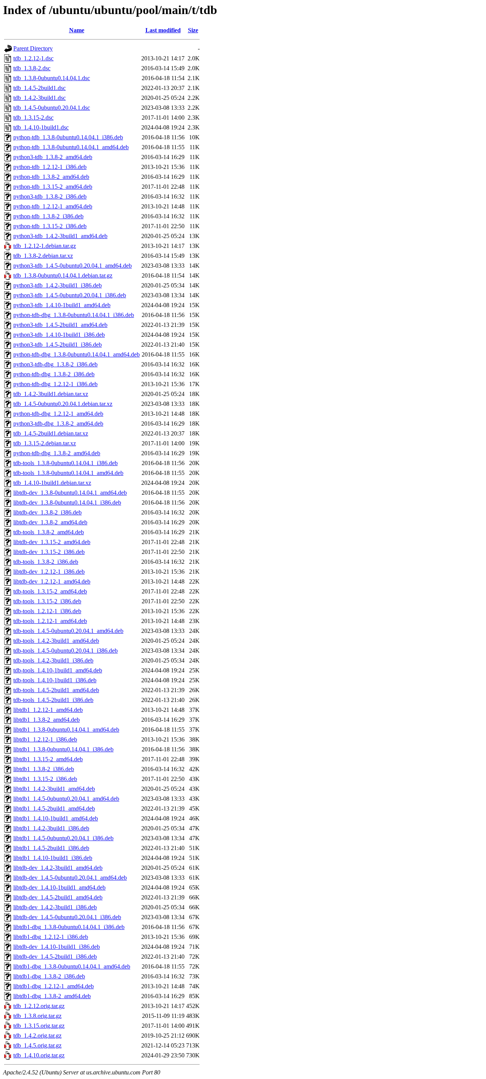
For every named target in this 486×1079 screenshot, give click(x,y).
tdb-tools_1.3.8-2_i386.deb (45, 561)
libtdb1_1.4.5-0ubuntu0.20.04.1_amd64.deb (66, 798)
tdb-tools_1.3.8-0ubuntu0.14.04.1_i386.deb (65, 463)
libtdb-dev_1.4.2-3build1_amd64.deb (58, 867)
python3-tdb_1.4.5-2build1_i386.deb (57, 344)
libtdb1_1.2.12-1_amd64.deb (48, 710)
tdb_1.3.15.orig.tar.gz (39, 1025)
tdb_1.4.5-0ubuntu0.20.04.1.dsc (51, 107)
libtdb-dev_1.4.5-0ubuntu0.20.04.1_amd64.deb (70, 877)
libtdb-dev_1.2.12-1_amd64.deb (51, 581)
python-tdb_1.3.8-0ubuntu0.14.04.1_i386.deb (68, 137)
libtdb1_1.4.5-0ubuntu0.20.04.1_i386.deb (63, 838)
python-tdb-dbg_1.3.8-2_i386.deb (54, 374)
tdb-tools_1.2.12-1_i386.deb (47, 611)
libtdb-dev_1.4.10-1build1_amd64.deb (59, 887)
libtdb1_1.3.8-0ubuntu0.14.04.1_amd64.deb (66, 729)
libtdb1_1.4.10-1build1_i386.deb (52, 858)
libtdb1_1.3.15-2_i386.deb (45, 779)
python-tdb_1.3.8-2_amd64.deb (51, 177)
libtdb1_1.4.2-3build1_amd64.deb (54, 789)
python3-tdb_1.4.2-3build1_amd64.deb (60, 236)
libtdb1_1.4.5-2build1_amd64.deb (54, 808)
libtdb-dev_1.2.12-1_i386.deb (49, 571)
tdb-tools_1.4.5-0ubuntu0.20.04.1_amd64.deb (68, 631)
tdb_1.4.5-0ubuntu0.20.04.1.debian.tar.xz (62, 404)
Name (76, 30)
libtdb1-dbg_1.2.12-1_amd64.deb (53, 986)
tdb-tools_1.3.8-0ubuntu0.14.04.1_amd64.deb (68, 473)
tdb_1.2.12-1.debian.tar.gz (44, 246)
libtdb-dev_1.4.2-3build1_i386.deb (55, 907)
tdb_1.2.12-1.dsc (33, 58)
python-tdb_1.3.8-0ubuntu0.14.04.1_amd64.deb (71, 147)
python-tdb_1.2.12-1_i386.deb (50, 167)
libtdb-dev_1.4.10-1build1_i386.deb (56, 946)
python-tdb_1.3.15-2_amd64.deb (52, 186)
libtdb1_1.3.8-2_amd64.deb (46, 719)
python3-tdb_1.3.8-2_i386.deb (50, 196)
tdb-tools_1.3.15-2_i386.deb (47, 601)
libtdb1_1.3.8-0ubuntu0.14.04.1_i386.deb (63, 749)
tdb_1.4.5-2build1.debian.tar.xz (50, 433)
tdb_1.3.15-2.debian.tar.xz (44, 443)
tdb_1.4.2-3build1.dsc (39, 98)
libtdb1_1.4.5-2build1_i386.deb (51, 848)
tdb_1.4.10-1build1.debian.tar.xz (52, 483)
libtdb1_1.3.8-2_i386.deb (43, 769)
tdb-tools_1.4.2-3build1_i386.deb (53, 660)
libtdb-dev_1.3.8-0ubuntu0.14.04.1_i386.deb (67, 502)
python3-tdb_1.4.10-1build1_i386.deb (59, 334)
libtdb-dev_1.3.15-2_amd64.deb (51, 542)
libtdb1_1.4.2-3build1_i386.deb (51, 828)
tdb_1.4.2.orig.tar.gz (37, 1035)
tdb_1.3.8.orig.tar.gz (37, 1016)
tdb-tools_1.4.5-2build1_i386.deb (53, 700)
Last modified (163, 30)
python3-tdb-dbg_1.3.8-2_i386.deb (55, 364)
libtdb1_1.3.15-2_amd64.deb (48, 759)
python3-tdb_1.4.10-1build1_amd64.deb (61, 305)
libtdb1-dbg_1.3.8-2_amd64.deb (52, 996)
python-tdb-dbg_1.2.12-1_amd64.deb (58, 413)
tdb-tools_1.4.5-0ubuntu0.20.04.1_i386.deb (65, 650)
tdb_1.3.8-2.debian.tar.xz (43, 255)
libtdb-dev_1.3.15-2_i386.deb (49, 552)
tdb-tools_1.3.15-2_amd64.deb (50, 591)
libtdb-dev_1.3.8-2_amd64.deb (50, 522)
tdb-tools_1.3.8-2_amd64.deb (48, 532)
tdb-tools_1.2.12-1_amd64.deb (50, 621)
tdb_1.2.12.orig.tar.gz (39, 1006)
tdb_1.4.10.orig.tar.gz (39, 1055)
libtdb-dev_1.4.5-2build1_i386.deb (55, 956)
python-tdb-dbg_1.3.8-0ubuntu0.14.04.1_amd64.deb (76, 354)
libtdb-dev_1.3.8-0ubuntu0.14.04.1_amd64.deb (70, 492)
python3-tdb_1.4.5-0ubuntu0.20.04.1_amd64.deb (72, 265)
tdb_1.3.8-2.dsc (31, 68)
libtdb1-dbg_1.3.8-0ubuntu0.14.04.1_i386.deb (69, 927)
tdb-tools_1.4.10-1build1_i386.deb (54, 680)
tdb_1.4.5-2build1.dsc (39, 88)
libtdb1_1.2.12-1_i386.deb (45, 739)
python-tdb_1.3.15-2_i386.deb (50, 226)
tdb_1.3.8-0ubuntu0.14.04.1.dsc (51, 78)
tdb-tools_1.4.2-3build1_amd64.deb (56, 640)
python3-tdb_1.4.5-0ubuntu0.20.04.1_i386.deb (69, 295)
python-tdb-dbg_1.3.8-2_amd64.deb (56, 453)
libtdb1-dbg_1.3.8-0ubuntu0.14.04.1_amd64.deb (71, 966)
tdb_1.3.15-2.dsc (33, 117)
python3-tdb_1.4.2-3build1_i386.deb (57, 285)
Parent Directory (33, 48)
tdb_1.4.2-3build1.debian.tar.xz (50, 394)
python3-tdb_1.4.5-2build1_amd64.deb (60, 325)
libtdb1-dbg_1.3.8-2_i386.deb (49, 976)
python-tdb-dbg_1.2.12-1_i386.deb (55, 384)
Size (193, 30)
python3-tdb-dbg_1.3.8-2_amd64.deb (58, 423)
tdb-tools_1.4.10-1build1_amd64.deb (57, 670)
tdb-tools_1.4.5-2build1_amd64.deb (56, 690)
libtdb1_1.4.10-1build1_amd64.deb (55, 818)
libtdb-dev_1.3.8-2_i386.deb (47, 512)
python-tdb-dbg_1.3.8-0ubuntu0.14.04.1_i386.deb (73, 315)
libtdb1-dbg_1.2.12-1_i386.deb (50, 937)
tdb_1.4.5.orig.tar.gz (37, 1045)
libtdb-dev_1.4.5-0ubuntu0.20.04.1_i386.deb (67, 917)
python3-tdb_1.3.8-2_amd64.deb (52, 157)
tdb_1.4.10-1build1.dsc (41, 127)
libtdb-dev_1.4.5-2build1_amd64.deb (58, 897)
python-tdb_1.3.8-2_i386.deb (48, 216)
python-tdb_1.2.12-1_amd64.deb (52, 206)
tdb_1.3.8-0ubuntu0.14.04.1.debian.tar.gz (62, 275)
